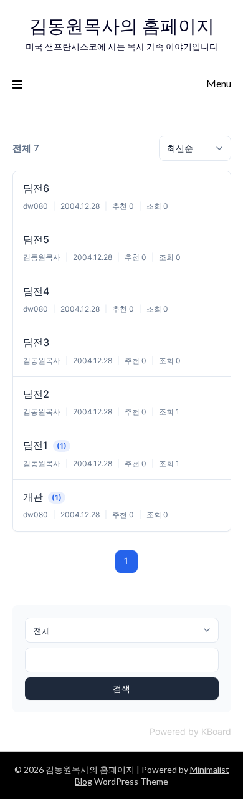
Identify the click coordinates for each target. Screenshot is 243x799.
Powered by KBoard (190, 731)
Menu (218, 83)
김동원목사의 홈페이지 (121, 25)
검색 (121, 688)
